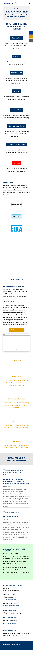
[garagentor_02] (16, 335)
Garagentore (16, 110)
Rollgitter (16, 56)
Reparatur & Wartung (16, 399)
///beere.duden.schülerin (11, 605)
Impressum (6, 644)
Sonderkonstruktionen (16, 126)
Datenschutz (16, 644)
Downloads (16, 441)
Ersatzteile (16, 376)
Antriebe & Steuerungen (16, 144)
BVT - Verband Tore (9, 623)
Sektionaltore (16, 38)
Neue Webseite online (10, 516)
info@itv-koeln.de (10, 599)
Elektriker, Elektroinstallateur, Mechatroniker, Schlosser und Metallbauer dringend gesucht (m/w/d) (16, 481)
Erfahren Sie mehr (16, 330)
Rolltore (16, 91)
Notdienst (16, 163)
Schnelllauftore (16, 73)
